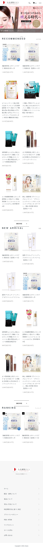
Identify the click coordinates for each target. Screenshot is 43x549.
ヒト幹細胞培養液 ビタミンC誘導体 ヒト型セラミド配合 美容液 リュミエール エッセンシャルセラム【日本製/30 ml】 (11, 201)
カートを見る (8, 530)
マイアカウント (9, 525)
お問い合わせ (8, 535)
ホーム (6, 488)
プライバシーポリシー (11, 514)
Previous (4, 423)
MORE (19, 224)
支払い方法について (10, 504)
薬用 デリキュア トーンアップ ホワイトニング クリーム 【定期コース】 (31, 257)
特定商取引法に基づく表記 (12, 509)
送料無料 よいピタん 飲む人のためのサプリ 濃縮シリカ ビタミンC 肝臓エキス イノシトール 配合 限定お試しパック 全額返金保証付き (11, 157)
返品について (8, 499)
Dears (26, 546)
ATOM (10, 520)
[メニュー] (40, 3)
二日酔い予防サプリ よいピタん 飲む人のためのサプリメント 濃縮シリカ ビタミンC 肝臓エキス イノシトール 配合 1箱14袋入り (31, 108)
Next (38, 423)
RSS (5, 520)
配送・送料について (10, 494)
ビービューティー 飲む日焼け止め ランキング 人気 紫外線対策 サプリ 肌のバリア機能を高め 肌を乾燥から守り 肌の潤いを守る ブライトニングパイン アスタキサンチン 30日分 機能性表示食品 (11, 110)
